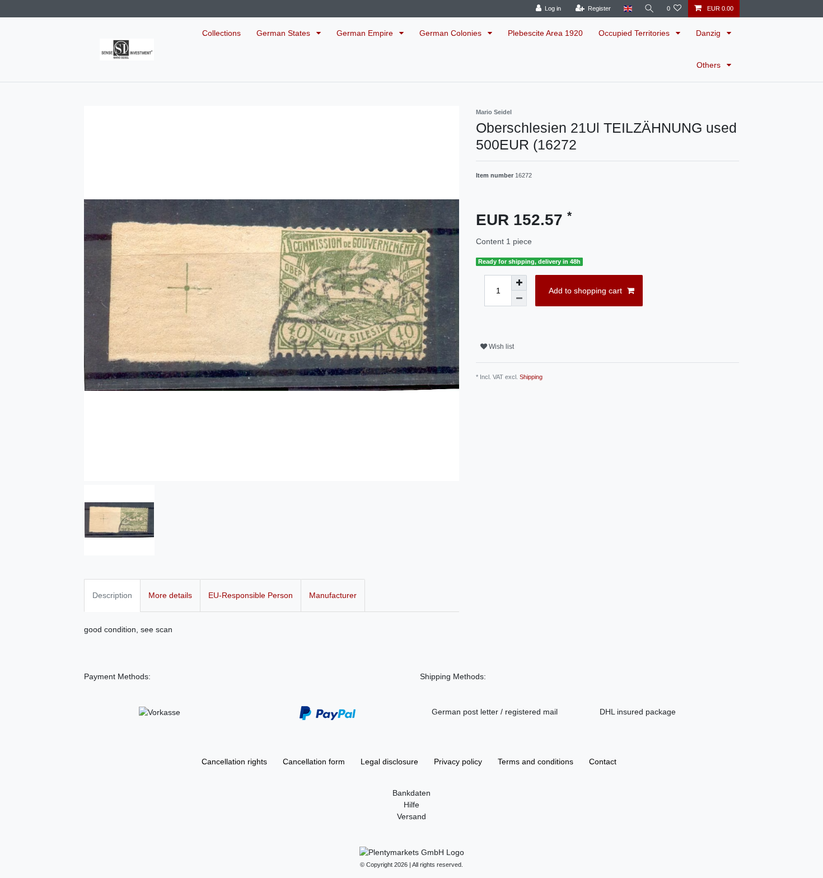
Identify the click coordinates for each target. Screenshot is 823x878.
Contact (602, 761)
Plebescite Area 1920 (545, 33)
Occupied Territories (635, 33)
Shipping (531, 376)
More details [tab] (170, 595)
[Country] (627, 8)
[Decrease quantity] (519, 298)
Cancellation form (314, 761)
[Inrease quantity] (519, 283)
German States (284, 33)
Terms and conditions (535, 761)
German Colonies (451, 33)
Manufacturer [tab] (333, 595)
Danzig (709, 33)
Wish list (500, 347)
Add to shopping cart (585, 290)
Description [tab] (112, 595)
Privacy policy (458, 761)
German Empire (365, 33)
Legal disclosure (389, 761)
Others (709, 64)
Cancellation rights (234, 761)
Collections (221, 33)
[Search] (649, 8)
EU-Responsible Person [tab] (250, 595)
